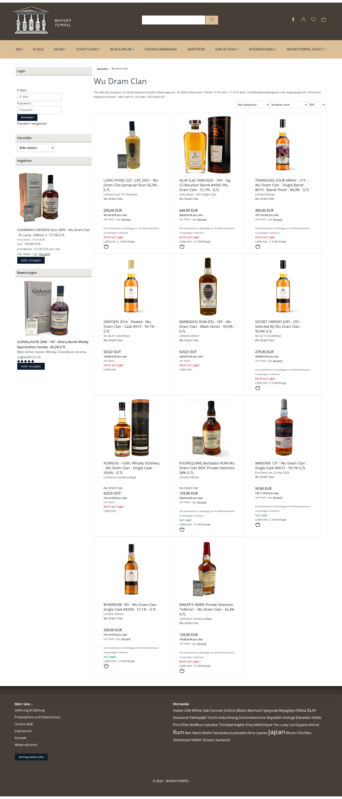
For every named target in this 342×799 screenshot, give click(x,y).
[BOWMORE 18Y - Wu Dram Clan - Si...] (131, 598)
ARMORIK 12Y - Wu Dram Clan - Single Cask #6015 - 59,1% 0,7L (281, 465)
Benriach (255, 710)
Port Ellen (181, 724)
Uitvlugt (288, 717)
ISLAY (311, 710)
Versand (44, 254)
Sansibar (211, 724)
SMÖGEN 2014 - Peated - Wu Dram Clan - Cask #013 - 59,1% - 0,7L (130, 326)
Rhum (291, 732)
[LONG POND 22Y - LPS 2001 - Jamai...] (131, 174)
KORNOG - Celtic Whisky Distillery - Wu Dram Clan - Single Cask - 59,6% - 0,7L (132, 468)
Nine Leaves (257, 732)
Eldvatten (303, 717)
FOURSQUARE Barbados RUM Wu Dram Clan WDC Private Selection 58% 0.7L (207, 468)
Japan (276, 731)
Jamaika (240, 732)
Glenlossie (181, 739)
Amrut (314, 724)
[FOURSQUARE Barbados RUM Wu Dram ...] (207, 457)
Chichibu (304, 732)
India (222, 717)
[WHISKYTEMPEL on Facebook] (293, 21)
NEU (19, 49)
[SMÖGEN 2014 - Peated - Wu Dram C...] (132, 315)
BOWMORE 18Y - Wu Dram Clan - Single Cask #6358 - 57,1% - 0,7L (131, 607)
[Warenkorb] (323, 21)
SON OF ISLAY (225, 49)
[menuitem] (19, 49)
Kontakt (20, 738)
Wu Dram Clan (113, 199)
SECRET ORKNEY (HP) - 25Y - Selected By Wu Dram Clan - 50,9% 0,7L (278, 326)
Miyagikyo (287, 710)
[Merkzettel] (313, 21)
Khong (232, 717)
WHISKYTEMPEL (177, 781)
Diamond (180, 717)
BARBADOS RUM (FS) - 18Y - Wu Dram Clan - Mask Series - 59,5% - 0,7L (207, 326)
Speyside (270, 710)
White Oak (200, 710)
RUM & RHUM (121, 49)
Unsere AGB (24, 724)
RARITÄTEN (196, 49)
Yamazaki (198, 717)
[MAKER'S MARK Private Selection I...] (207, 598)
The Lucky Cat (283, 724)
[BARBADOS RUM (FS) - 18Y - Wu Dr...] (207, 315)
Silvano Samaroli (216, 739)
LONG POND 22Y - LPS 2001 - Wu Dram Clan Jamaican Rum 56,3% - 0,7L (131, 185)
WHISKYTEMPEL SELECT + (306, 49)
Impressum (23, 731)
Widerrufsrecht (26, 745)
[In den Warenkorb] (106, 247)
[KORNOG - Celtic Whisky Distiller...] (131, 457)
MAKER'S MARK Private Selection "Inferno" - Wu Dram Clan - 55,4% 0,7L (206, 609)
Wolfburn (197, 724)
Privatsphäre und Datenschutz (37, 717)
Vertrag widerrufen (31, 757)
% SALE (38, 49)
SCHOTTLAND (87, 49)
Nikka (301, 710)
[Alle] (211, 20)
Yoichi (212, 717)
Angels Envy (243, 724)
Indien (178, 710)
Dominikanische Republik (260, 717)
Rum (178, 732)
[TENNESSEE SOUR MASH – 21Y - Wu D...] (283, 174)
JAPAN (59, 49)
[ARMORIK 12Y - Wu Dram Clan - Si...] (283, 457)
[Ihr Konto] (303, 21)
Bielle (207, 732)
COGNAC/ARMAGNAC (161, 49)
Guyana (301, 724)
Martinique (263, 724)
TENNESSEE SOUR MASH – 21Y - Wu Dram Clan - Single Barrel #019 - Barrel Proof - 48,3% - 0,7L (282, 185)
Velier (196, 739)
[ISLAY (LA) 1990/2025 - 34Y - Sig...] (207, 174)
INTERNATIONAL (261, 49)
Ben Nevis (193, 732)
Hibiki (316, 717)
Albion (241, 710)
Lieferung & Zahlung (30, 710)
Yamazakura (223, 732)
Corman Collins (222, 710)
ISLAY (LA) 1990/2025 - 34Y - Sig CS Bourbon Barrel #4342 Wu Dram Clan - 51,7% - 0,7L (205, 185)
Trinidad (226, 724)
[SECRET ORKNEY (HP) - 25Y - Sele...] (283, 315)
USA (187, 710)
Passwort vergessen (32, 123)
